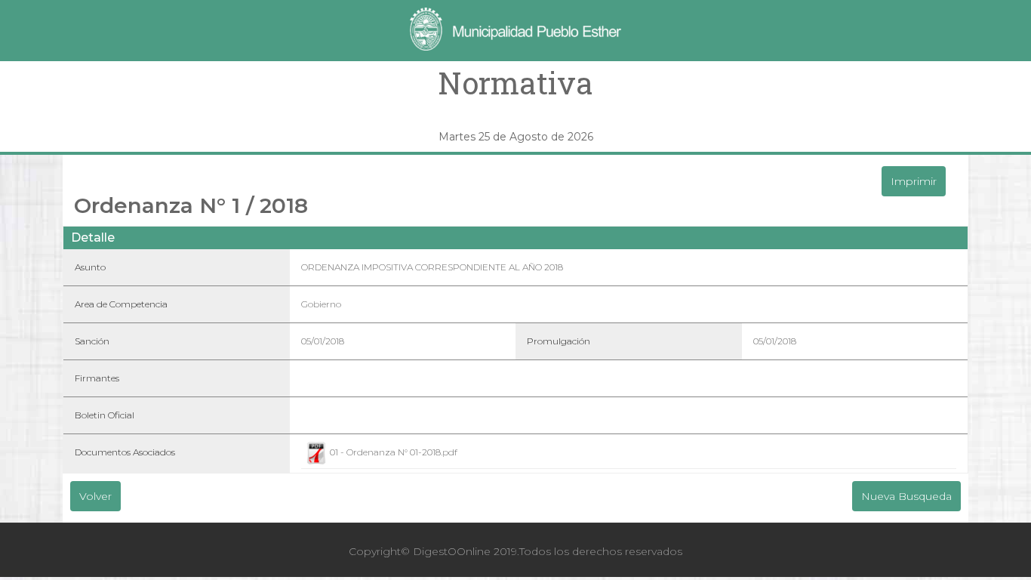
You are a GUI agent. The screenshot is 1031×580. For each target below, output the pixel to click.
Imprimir (914, 181)
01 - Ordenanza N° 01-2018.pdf (392, 452)
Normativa (515, 83)
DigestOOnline (452, 551)
